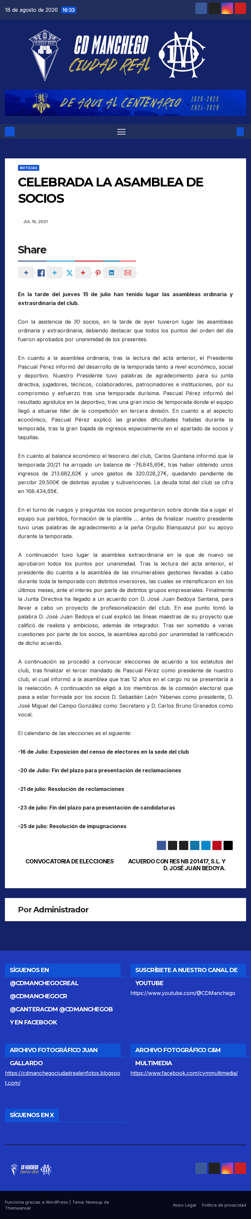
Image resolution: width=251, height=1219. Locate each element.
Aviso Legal (184, 1205)
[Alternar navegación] (121, 131)
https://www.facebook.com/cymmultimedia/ (184, 1073)
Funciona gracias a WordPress (37, 1202)
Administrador (60, 909)
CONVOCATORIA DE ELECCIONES (69, 861)
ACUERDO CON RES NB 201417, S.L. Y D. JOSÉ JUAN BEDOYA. (177, 865)
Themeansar (18, 1208)
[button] (230, 131)
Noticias (28, 168)
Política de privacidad (224, 1205)
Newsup (94, 1202)
